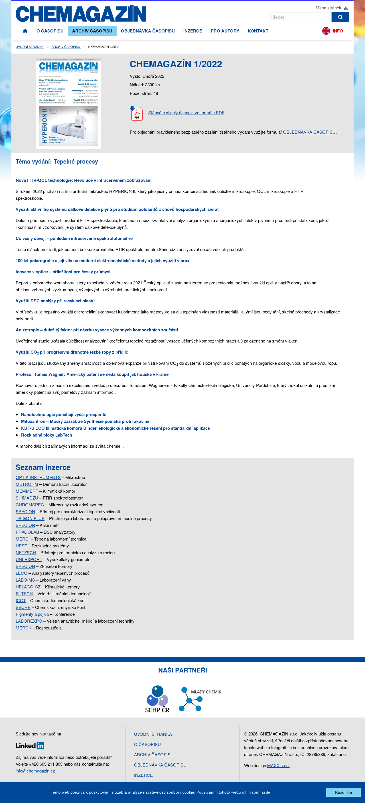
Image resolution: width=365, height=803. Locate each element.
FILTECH (24, 593)
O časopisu (50, 31)
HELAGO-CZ (28, 587)
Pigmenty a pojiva (32, 614)
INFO (338, 31)
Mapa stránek (329, 8)
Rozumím (343, 792)
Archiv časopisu (92, 31)
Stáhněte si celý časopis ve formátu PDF (186, 112)
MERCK (23, 628)
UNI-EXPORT (29, 559)
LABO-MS (25, 580)
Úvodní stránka (30, 46)
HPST (21, 546)
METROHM (27, 484)
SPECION (25, 511)
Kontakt (258, 31)
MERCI (23, 539)
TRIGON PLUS (30, 518)
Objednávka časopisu (148, 31)
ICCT (21, 600)
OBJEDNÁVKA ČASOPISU (309, 132)
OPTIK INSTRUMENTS (38, 477)
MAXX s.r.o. (278, 765)
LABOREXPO (29, 621)
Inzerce (192, 31)
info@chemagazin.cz (35, 771)
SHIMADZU (27, 498)
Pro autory (225, 31)
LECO (21, 573)
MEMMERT (27, 491)
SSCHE (23, 607)
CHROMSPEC (30, 505)
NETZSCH (26, 552)
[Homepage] (25, 31)
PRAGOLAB (27, 532)
